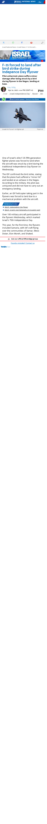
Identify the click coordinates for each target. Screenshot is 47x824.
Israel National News (9, 47)
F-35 (5, 94)
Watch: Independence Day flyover (16, 207)
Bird (41, 94)
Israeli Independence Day (20, 94)
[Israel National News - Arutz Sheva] (24, 2)
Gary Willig (11, 87)
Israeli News (21, 47)
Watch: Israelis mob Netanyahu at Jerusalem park (22, 210)
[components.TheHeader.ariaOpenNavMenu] (7, 2)
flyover (35, 94)
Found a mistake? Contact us (23, 243)
